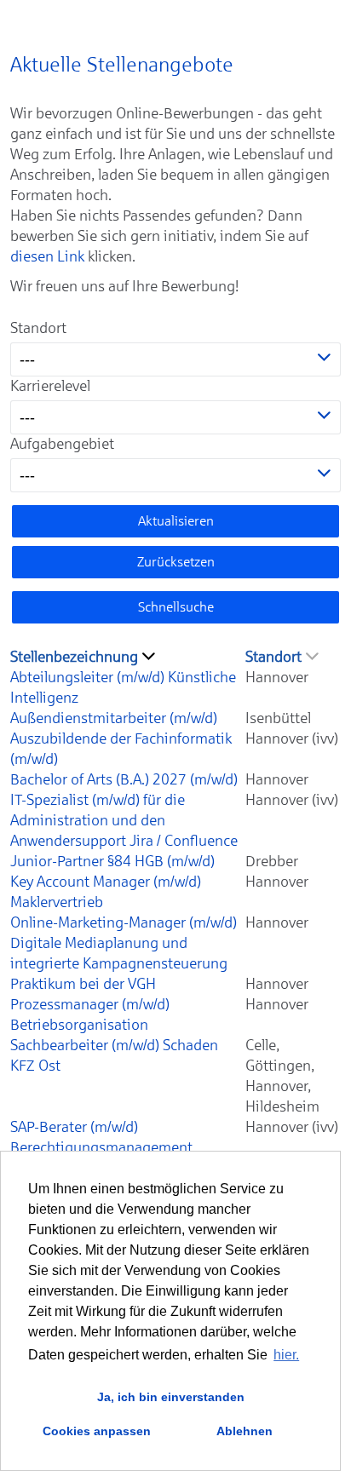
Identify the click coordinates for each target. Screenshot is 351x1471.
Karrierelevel (50, 385)
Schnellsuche (176, 607)
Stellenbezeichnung (74, 656)
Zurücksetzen (176, 561)
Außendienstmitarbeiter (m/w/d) (113, 718)
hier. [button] (286, 1354)
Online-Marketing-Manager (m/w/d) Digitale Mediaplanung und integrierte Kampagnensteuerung (123, 943)
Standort (38, 327)
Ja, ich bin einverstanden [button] (171, 1397)
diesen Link (47, 256)
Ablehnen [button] (244, 1431)
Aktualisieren (176, 521)
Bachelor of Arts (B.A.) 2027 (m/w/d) (124, 779)
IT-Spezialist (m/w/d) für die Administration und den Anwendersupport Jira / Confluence (124, 820)
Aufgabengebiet (62, 443)
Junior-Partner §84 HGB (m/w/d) (112, 861)
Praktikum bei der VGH (83, 983)
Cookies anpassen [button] (97, 1431)
